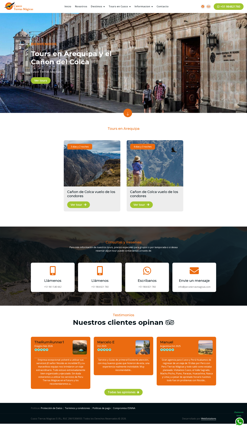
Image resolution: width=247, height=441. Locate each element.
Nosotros (81, 6)
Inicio (67, 6)
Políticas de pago (101, 408)
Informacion (142, 6)
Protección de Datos (51, 408)
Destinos (96, 6)
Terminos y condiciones (77, 408)
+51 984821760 (230, 6)
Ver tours (40, 80)
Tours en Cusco (118, 6)
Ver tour (77, 205)
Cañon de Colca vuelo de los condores (91, 194)
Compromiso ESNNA (124, 408)
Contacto (163, 6)
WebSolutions (208, 418)
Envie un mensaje (194, 281)
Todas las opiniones (122, 392)
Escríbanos (147, 281)
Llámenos (52, 281)
